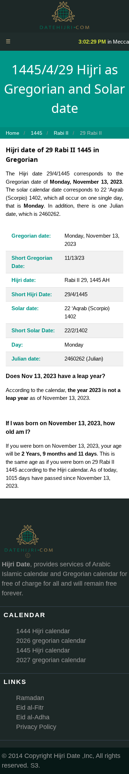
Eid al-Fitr (30, 707)
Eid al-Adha (32, 717)
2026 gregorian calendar (51, 640)
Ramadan (30, 697)
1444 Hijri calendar (43, 631)
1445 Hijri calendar (43, 650)
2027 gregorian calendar (51, 660)
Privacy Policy (36, 726)
